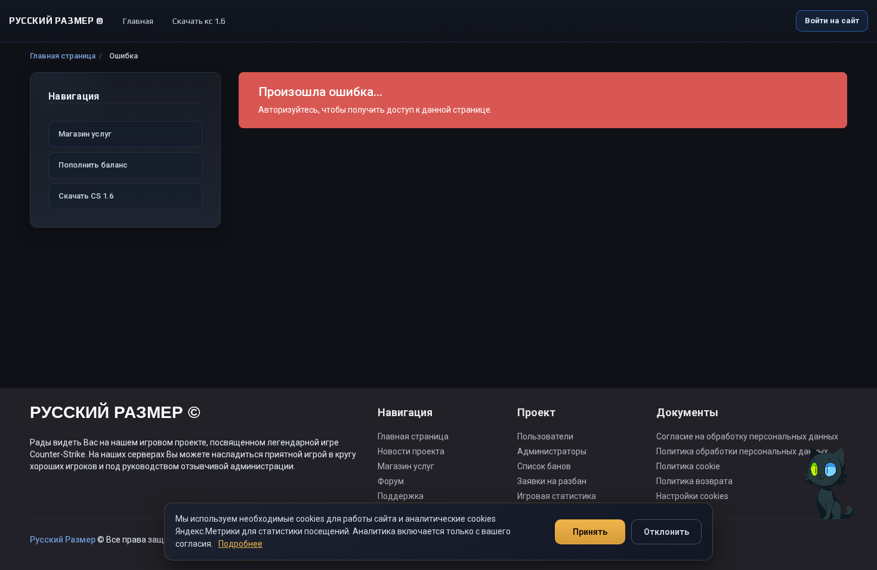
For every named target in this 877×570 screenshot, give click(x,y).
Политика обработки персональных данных (742, 451)
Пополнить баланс (93, 164)
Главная (138, 21)
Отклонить (666, 532)
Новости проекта (411, 451)
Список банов (544, 466)
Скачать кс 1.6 (199, 21)
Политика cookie (688, 466)
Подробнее (240, 544)
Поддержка (401, 496)
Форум (391, 481)
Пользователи (545, 436)
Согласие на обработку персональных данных (747, 436)
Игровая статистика (556, 496)
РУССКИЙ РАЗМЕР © (115, 414)
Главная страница (62, 55)
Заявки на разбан (551, 481)
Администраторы (551, 451)
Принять (590, 532)
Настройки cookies (692, 496)
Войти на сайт (832, 20)
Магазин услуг (85, 133)
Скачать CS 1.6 (85, 195)
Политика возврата (694, 481)
